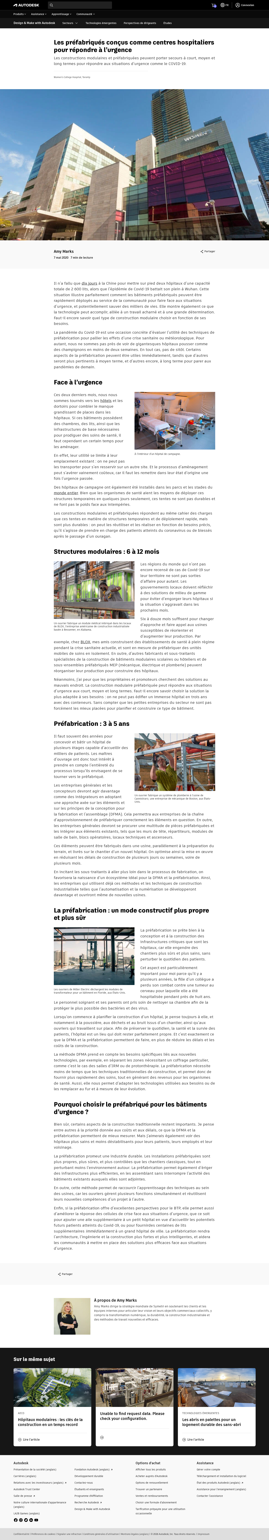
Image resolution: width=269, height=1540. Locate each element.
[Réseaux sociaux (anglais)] (26, 1520)
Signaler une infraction (69, 1534)
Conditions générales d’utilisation (101, 1534)
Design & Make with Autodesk (34, 23)
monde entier (66, 493)
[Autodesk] (26, 5)
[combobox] (80, 5)
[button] (29, 1439)
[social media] (26, 1520)
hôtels (106, 400)
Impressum (204, 1534)
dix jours (89, 283)
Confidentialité (21, 1534)
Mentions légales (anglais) (135, 1534)
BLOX (85, 642)
